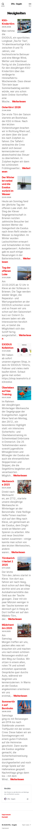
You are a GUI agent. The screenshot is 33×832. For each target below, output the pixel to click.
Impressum (6, 815)
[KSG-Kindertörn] (24, 26)
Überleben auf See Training (8, 391)
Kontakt (5, 817)
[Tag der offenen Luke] (24, 273)
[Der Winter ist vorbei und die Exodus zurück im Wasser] (24, 183)
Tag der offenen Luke (6, 271)
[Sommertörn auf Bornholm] (24, 707)
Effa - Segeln (16, 4)
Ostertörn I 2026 (11, 107)
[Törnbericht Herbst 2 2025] (24, 564)
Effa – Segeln (12, 825)
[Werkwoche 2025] (24, 487)
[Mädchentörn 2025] (24, 630)
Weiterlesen (19, 101)
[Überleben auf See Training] (24, 393)
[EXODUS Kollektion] (24, 350)
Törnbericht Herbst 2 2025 (8, 561)
